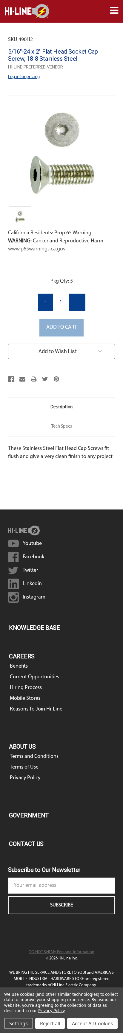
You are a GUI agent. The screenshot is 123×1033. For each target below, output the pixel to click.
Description (61, 407)
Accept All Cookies (92, 1023)
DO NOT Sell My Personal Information (61, 952)
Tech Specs (61, 426)
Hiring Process (26, 688)
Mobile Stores (25, 698)
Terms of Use (24, 767)
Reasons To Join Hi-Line (36, 709)
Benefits (19, 666)
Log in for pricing (24, 77)
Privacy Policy (25, 778)
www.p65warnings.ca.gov (37, 249)
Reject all (50, 1023)
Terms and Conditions (34, 756)
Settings (18, 1023)
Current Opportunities (34, 677)
